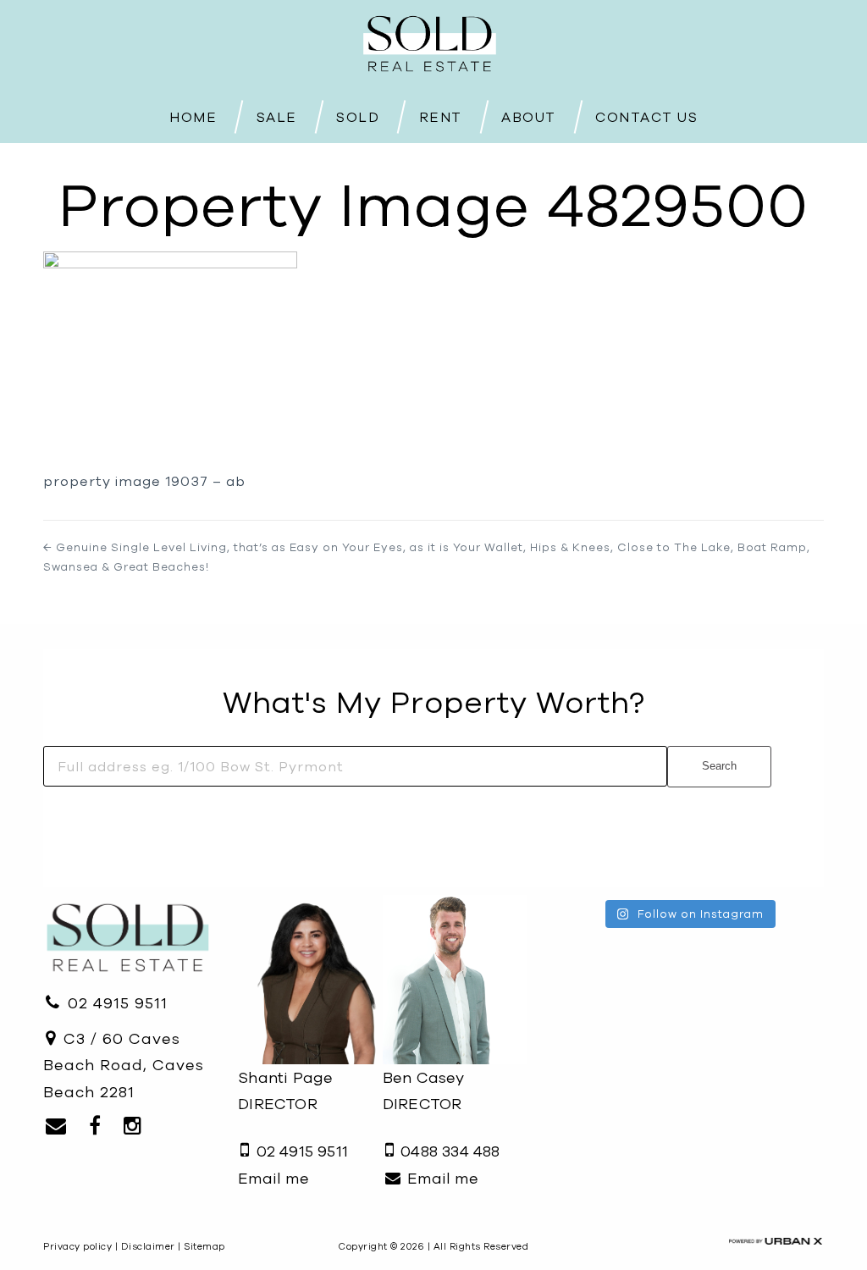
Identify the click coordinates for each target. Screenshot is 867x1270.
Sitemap (204, 1246)
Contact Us (646, 116)
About (528, 115)
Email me (273, 1178)
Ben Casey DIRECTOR (424, 1090)
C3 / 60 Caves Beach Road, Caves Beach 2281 (123, 1065)
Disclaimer (148, 1246)
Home (193, 115)
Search (719, 765)
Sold (357, 115)
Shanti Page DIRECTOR (285, 1090)
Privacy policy (77, 1246)
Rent (440, 115)
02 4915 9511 (115, 1003)
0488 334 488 (448, 1151)
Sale (277, 115)
